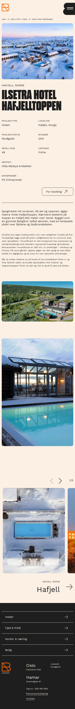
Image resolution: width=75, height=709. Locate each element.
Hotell (24, 19)
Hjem (4, 19)
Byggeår (43, 134)
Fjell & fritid (15, 19)
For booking (54, 191)
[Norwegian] (5, 7)
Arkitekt (7, 162)
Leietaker (43, 148)
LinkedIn (55, 664)
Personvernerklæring (37, 693)
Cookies (30, 698)
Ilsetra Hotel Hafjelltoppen (42, 19)
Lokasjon (44, 121)
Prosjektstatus (11, 134)
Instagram (56, 667)
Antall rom (8, 148)
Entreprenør (9, 176)
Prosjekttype (9, 121)
